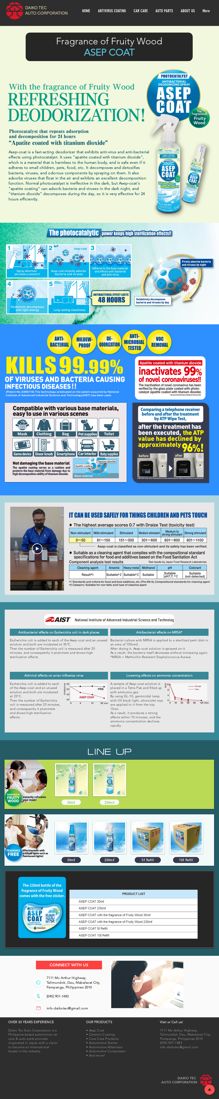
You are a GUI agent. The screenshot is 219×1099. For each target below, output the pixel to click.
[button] (112, 11)
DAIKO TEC (36, 7)
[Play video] (37, 548)
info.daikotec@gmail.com (67, 1008)
